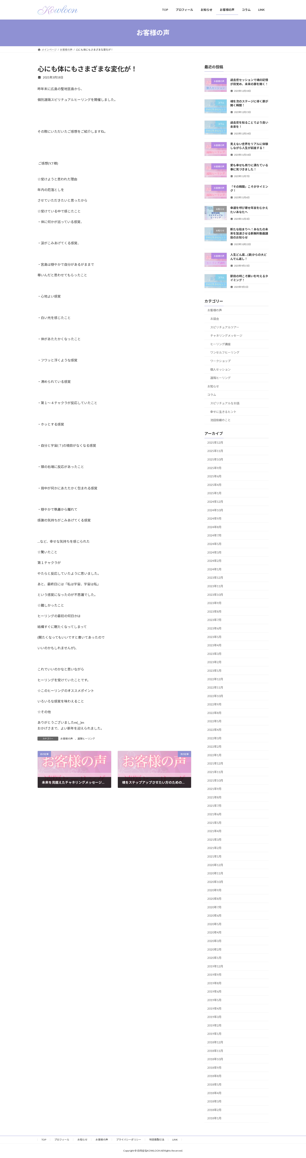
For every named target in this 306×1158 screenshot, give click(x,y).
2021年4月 (214, 831)
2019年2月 (214, 1025)
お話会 (214, 318)
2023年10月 (215, 594)
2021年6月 (214, 814)
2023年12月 (215, 577)
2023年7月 (214, 620)
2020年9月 (214, 890)
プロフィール (61, 1139)
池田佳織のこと (220, 420)
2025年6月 (214, 476)
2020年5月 (214, 924)
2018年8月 (214, 1076)
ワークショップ (220, 361)
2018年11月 (215, 1050)
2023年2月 (214, 662)
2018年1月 (214, 1118)
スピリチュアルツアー (224, 327)
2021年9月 (214, 789)
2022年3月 (214, 738)
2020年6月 (214, 915)
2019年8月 (214, 983)
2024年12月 (215, 501)
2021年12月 (215, 763)
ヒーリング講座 (220, 344)
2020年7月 (214, 907)
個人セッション (220, 369)
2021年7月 (214, 805)
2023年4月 (214, 645)
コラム (211, 394)
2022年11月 (215, 687)
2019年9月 (214, 974)
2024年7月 (214, 535)
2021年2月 (214, 848)
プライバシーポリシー (128, 1139)
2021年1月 (214, 856)
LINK (175, 1139)
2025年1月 (214, 493)
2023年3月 (214, 653)
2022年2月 (214, 746)
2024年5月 (214, 544)
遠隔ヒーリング (86, 738)
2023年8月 (214, 611)
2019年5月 (214, 1000)
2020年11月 (215, 873)
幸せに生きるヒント (223, 411)
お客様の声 (66, 738)
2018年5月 (214, 1084)
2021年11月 (215, 772)
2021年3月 (214, 839)
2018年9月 (214, 1067)
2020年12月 (215, 864)
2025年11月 (215, 451)
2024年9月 (214, 518)
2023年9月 (214, 603)
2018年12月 (215, 1042)
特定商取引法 (156, 1139)
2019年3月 (214, 1017)
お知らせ (213, 386)
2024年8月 (214, 527)
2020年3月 (214, 941)
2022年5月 (214, 721)
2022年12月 (215, 679)
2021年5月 (214, 822)
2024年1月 (214, 569)
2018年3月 (214, 1101)
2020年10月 (215, 881)
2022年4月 (214, 729)
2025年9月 (214, 467)
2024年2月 (214, 560)
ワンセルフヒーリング (224, 352)
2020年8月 (214, 898)
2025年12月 (215, 442)
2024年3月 (214, 552)
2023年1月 (214, 670)
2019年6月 (214, 991)
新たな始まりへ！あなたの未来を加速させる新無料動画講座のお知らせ (249, 233)
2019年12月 (215, 966)
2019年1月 (214, 1033)
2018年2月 (214, 1109)
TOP (43, 1139)
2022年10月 (215, 696)
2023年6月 (214, 628)
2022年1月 (214, 755)
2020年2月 (214, 949)
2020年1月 (214, 957)
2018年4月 (214, 1093)
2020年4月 (214, 932)
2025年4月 (214, 484)
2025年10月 (215, 459)
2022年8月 (214, 712)
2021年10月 (215, 780)
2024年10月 (215, 510)
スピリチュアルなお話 (224, 403)
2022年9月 (214, 704)
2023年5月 (214, 636)
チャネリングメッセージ (226, 335)
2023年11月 (215, 586)
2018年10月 (215, 1059)
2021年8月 (214, 797)
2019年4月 (214, 1008)
